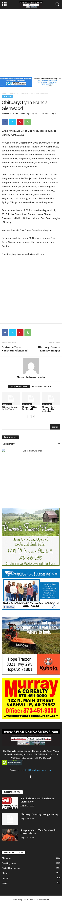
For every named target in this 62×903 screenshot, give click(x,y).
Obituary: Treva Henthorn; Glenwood (15, 348)
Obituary (6, 873)
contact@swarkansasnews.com (37, 770)
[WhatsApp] (27, 122)
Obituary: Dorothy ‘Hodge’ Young (10, 408)
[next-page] (33, 416)
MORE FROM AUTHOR (41, 386)
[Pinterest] (20, 122)
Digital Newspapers (11, 868)
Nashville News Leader (14, 113)
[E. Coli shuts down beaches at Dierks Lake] (10, 803)
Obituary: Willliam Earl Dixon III (30, 408)
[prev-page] (29, 416)
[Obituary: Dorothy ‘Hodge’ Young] (11, 398)
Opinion (5, 878)
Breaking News (9, 863)
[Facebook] (5, 122)
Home (4, 93)
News (4, 883)
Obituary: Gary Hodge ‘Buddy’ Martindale (48, 409)
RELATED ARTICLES (19, 386)
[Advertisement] (31, 41)
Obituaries (13, 93)
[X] (12, 122)
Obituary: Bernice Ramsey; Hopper (49, 348)
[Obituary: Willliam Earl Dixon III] (31, 398)
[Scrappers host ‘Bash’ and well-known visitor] (10, 835)
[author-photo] (31, 366)
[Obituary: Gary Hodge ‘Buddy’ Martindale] (51, 398)
